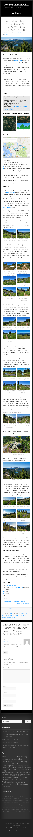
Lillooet (20, 771)
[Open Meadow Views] (23, 334)
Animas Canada (7, 757)
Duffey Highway (8, 766)
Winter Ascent (22, 785)
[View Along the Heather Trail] (9, 385)
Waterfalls (5, 785)
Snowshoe (7, 777)
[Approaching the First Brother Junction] (23, 266)
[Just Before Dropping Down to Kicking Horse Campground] (23, 291)
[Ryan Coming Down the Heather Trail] (9, 291)
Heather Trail (5, 617)
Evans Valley (7, 767)
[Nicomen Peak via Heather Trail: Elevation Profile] (23, 126)
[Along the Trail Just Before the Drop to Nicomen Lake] (23, 418)
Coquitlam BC (10, 764)
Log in (25, 830)
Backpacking (22, 757)
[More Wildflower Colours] (9, 280)
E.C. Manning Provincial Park (20, 615)
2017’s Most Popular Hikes (23, 603)
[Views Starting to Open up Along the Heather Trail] (9, 233)
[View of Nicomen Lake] (16, 470)
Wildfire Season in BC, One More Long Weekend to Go (16, 601)
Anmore (15, 757)
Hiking (10, 613)
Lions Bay (4, 772)
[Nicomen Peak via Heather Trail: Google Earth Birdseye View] (9, 127)
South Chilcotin (23, 777)
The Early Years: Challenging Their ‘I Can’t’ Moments (15, 731)
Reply (5, 652)
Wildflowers (12, 617)
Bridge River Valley (15, 759)
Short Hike (21, 776)
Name (5, 686)
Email (5, 692)
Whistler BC (12, 785)
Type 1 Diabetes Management (13, 781)
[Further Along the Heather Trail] (23, 321)
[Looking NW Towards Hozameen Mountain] (23, 233)
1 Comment (6, 34)
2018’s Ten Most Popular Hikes (10, 742)
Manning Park (18, 60)
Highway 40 (28, 769)
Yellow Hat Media (21, 828)
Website (5, 699)
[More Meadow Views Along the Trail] (23, 513)
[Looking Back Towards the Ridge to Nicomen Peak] (23, 501)
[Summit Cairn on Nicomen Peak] (16, 444)
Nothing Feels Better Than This (10, 739)
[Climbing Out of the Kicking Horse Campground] (9, 321)
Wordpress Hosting (12, 830)
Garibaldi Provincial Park (19, 768)
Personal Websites (11, 828)
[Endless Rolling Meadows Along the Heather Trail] (9, 513)
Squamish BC (7, 780)
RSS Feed (20, 830)
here (20, 108)
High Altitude (21, 769)
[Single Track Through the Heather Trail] (23, 278)
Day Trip (10, 615)
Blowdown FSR (7, 759)
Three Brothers (10, 192)
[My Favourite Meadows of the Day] (9, 334)
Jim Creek (8, 770)
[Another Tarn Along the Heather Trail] (23, 372)
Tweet (10, 608)
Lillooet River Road (26, 770)
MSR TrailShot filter (17, 587)
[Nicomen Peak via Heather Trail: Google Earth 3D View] (9, 119)
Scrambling (13, 776)
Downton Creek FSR (24, 764)
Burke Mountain (15, 762)
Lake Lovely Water (14, 770)
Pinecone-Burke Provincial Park (18, 774)
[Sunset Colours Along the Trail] (9, 526)
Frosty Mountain (11, 108)
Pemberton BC (7, 774)
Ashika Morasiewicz (16, 4)
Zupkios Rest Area (6, 786)
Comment (6, 668)
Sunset (14, 780)
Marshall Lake (9, 772)
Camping (23, 762)
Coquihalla (4, 764)
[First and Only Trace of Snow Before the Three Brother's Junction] (9, 266)
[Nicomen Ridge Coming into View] (23, 385)
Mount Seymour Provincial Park (21, 772)
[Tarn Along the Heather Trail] (9, 372)
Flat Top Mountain (9, 109)
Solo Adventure (14, 777)
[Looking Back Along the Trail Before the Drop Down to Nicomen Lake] (9, 418)
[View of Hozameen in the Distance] (23, 526)
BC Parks (21, 613)
